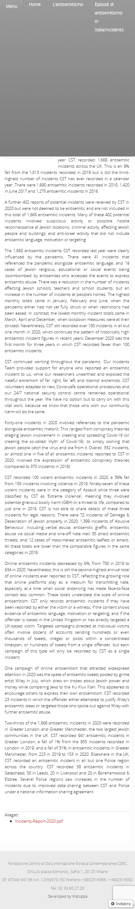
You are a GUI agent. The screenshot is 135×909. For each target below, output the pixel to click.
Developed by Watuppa (67, 896)
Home (35, 4)
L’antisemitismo (68, 4)
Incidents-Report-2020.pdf (39, 821)
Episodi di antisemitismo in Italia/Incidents (109, 17)
